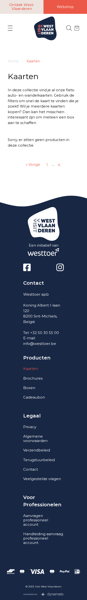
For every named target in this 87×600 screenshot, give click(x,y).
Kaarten (30, 368)
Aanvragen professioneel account (35, 520)
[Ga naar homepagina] (45, 29)
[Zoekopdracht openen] (69, 28)
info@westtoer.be (39, 343)
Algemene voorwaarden (35, 438)
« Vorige (33, 164)
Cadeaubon (34, 397)
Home (13, 61)
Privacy (29, 427)
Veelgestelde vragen (42, 478)
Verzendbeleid (36, 450)
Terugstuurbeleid (39, 460)
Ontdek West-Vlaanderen (22, 7)
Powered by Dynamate (44, 594)
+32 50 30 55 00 (44, 332)
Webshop (65, 7)
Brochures (33, 378)
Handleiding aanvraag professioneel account (43, 538)
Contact (30, 469)
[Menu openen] (10, 28)
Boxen (29, 387)
